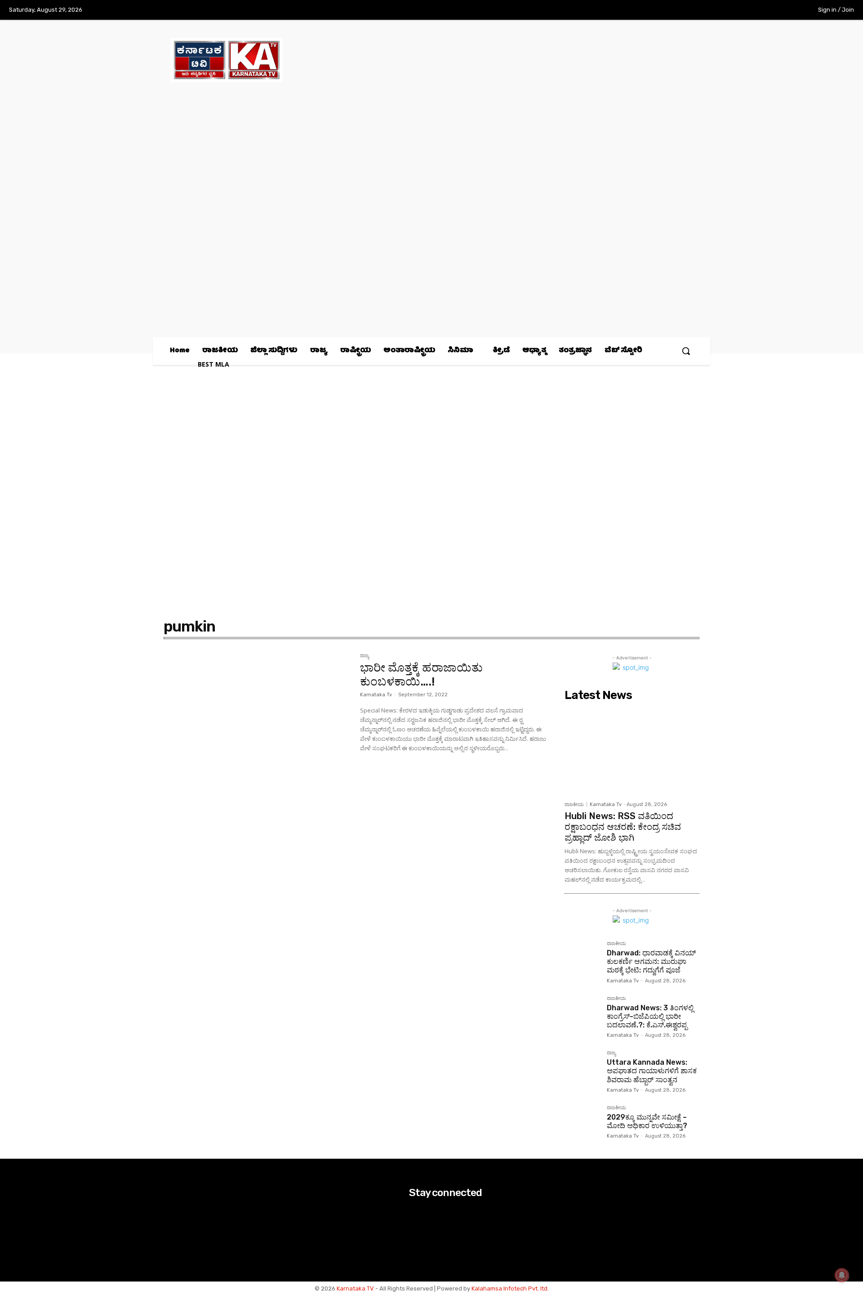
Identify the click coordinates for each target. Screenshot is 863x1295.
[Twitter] (767, 10)
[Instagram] (748, 10)
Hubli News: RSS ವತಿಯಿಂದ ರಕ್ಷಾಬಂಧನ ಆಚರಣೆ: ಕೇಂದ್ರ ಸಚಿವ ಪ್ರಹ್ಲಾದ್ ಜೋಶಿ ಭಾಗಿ (623, 827)
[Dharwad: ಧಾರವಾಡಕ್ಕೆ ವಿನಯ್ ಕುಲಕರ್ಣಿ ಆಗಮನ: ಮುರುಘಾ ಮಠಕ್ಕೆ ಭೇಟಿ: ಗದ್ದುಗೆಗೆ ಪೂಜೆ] (582, 958)
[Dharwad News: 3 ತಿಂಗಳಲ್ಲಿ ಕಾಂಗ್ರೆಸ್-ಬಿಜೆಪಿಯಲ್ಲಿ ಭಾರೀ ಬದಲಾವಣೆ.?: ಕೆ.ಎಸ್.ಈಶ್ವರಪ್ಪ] (582, 1013)
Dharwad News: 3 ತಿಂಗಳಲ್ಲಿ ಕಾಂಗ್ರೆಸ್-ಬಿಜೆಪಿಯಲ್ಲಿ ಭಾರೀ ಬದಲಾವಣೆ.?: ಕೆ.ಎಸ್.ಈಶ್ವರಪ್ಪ (650, 1016)
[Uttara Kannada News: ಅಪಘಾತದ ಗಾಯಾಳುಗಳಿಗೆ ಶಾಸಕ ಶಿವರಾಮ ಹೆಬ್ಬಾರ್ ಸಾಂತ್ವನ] (582, 1067)
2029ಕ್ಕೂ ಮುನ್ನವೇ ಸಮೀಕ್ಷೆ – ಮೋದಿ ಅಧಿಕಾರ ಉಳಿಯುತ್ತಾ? (647, 1121)
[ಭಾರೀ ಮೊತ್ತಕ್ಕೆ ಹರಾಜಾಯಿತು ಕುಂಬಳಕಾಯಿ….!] (257, 715)
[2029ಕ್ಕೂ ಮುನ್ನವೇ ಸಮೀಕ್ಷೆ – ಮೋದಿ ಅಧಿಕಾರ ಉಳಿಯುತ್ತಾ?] (582, 1122)
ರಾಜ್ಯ (364, 656)
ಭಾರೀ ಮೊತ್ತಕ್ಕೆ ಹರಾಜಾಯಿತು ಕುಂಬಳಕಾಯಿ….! (421, 675)
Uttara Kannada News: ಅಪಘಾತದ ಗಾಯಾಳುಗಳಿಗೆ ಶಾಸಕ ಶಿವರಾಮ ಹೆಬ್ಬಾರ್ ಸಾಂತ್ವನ (652, 1071)
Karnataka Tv (376, 695)
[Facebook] (730, 10)
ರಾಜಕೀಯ (574, 804)
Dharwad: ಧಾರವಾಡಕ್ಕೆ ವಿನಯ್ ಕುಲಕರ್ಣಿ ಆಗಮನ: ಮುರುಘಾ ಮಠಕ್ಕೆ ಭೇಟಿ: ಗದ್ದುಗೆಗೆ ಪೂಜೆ (651, 961)
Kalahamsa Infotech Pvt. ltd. (510, 1288)
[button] (685, 350)
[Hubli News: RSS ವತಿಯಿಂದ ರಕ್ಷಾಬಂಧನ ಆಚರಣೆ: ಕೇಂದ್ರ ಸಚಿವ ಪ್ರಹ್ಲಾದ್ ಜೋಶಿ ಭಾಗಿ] (632, 750)
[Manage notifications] (842, 1275)
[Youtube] (786, 10)
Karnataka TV (355, 1288)
